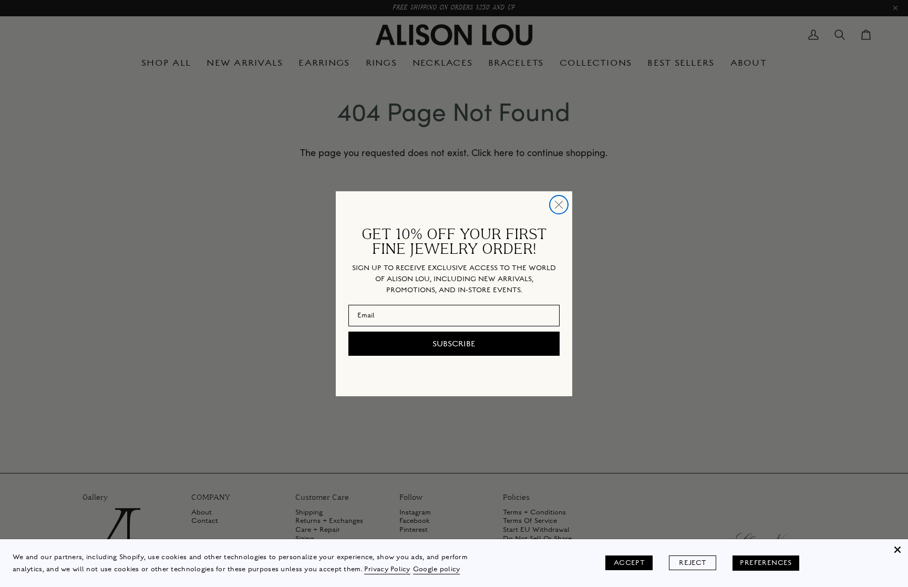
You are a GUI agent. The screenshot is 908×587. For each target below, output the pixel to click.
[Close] (897, 549)
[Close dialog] (559, 204)
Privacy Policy (387, 569)
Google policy (436, 569)
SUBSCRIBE (454, 343)
